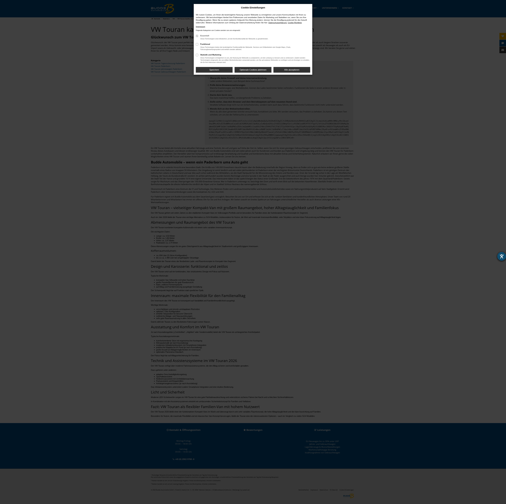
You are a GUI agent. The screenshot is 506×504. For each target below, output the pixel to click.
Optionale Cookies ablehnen (253, 70)
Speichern (214, 70)
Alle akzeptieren (291, 70)
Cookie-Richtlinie (295, 23)
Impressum (200, 27)
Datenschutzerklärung (277, 23)
